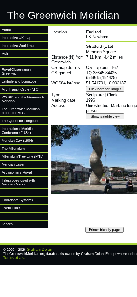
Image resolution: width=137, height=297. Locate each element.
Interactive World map (18, 45)
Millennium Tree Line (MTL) (23, 156)
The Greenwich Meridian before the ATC (21, 111)
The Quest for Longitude (20, 121)
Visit (5, 53)
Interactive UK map (16, 38)
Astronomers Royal (17, 172)
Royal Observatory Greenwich (16, 71)
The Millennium (13, 148)
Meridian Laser (13, 164)
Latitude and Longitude (19, 81)
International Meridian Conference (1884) (18, 130)
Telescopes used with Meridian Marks (18, 182)
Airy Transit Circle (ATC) (21, 89)
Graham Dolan (39, 249)
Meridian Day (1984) (17, 140)
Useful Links (11, 208)
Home (6, 30)
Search (7, 224)
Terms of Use (14, 258)
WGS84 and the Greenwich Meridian (23, 99)
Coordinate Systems (17, 200)
